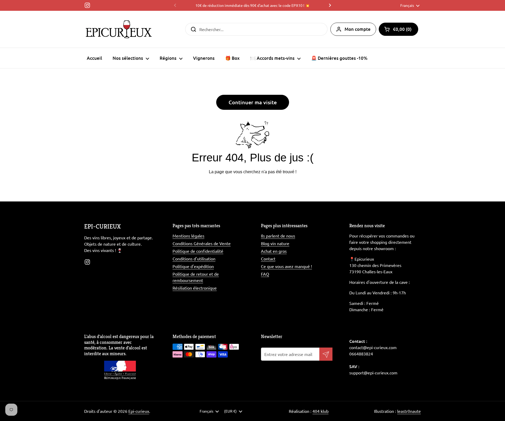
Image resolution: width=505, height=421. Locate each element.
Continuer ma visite (253, 102)
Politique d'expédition (193, 266)
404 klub (320, 411)
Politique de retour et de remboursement (196, 277)
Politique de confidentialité (198, 251)
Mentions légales (188, 235)
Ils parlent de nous (278, 235)
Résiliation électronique (195, 287)
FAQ (265, 273)
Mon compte (358, 29)
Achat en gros (274, 251)
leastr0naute (409, 411)
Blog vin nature (275, 243)
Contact (268, 258)
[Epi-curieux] (118, 29)
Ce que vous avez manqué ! (286, 266)
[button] (398, 29)
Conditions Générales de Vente (202, 243)
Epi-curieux (138, 411)
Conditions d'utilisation (194, 258)
